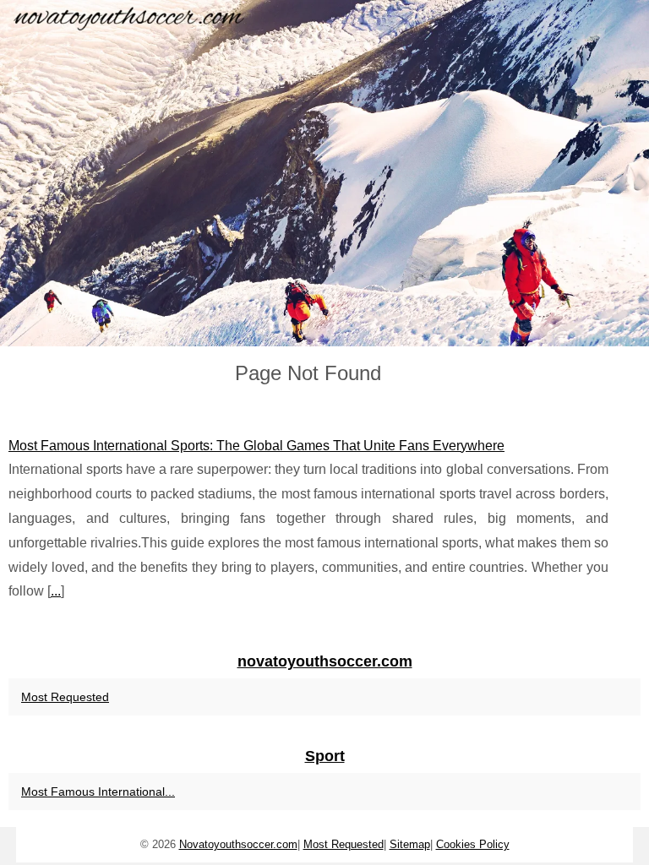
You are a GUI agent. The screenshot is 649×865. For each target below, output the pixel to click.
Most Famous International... (98, 791)
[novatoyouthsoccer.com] (324, 173)
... (56, 591)
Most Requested (65, 697)
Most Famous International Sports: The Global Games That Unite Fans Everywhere (256, 445)
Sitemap (410, 844)
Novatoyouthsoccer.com (238, 844)
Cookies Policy (473, 844)
